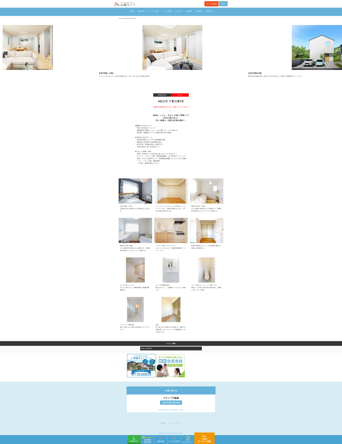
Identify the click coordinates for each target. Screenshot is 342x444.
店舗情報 (199, 11)
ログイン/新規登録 (211, 4)
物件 (124, 18)
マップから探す (154, 11)
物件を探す (141, 11)
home (120, 18)
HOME (131, 11)
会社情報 (162, 423)
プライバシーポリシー (175, 423)
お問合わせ (209, 11)
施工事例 (189, 11)
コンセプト (178, 11)
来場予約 (223, 4)
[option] (172, 53)
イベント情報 (167, 11)
